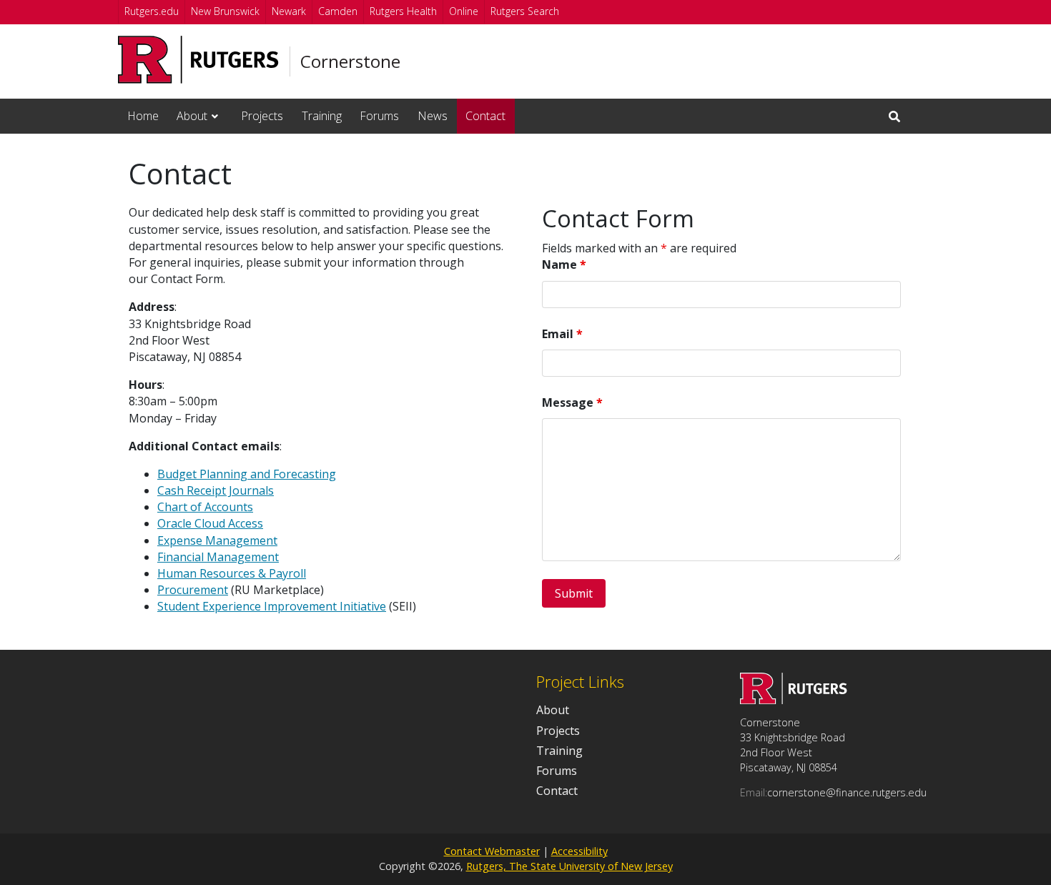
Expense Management (217, 540)
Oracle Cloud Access (210, 523)
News (433, 116)
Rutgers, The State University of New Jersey (569, 866)
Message (572, 402)
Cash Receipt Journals (215, 490)
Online (463, 11)
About (192, 116)
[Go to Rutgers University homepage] (198, 59)
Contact (485, 116)
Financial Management (218, 557)
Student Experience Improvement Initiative (271, 606)
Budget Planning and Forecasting (246, 474)
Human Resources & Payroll (231, 573)
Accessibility (579, 851)
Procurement (192, 590)
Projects (262, 116)
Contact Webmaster (492, 851)
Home (143, 116)
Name (564, 264)
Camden (337, 11)
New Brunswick (225, 11)
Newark (289, 11)
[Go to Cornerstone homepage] (793, 700)
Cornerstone (350, 61)
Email (562, 334)
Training (322, 116)
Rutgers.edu (151, 11)
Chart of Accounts (205, 507)
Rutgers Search (524, 11)
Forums (379, 116)
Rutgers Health (403, 11)
